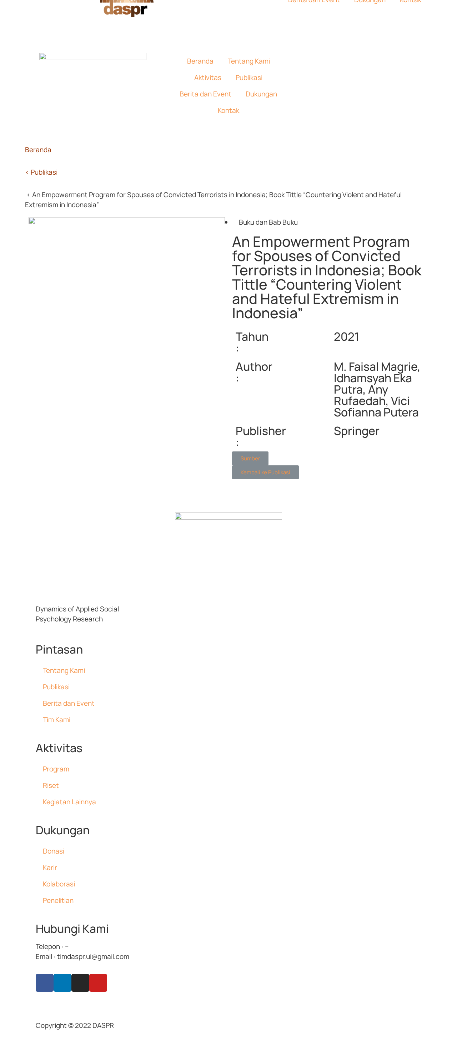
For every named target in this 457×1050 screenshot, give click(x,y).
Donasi (53, 851)
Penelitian (58, 900)
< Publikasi (41, 172)
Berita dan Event (205, 94)
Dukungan (261, 94)
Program (56, 769)
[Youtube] (98, 983)
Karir (50, 867)
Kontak (228, 110)
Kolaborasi (59, 884)
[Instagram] (80, 983)
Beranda (200, 61)
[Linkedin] (62, 983)
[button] (250, 458)
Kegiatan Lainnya (69, 801)
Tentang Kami (249, 61)
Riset (51, 785)
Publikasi (249, 77)
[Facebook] (45, 983)
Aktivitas (207, 77)
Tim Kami (56, 719)
